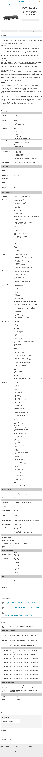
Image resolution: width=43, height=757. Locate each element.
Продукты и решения (8, 4)
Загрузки (33, 31)
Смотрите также (39, 31)
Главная (2, 4)
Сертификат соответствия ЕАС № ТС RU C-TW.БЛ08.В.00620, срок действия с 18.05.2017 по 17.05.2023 (22, 608)
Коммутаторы (16, 4)
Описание (3, 31)
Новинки (2, 748)
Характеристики (9, 31)
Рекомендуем (31, 20)
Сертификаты (15, 31)
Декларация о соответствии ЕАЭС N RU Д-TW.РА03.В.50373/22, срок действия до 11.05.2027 (20, 603)
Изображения (27, 31)
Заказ (21, 31)
